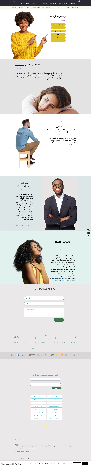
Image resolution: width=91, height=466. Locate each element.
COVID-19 (19, 65)
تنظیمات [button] (70, 463)
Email (31, 381)
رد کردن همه (77, 463)
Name (31, 376)
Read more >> (32, 448)
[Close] (89, 463)
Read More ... (29, 440)
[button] (79, 1)
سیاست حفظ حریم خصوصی (8, 464)
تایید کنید (84, 463)
